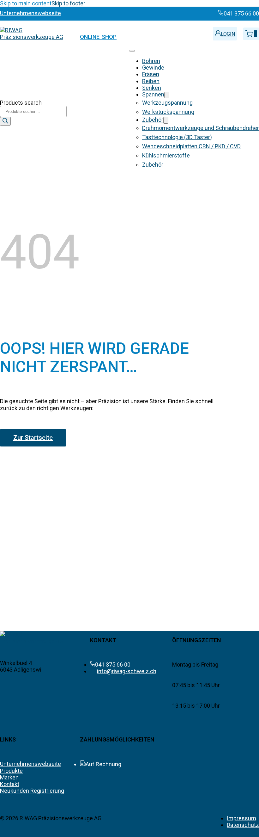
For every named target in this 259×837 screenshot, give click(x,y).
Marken (9, 777)
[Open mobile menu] (132, 51)
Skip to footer (68, 3)
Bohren (151, 61)
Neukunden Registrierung (32, 790)
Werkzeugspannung (167, 102)
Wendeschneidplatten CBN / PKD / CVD (191, 146)
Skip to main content (25, 3)
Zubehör (152, 119)
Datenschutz (243, 825)
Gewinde (153, 67)
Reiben (151, 81)
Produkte (11, 770)
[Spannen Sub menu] (166, 95)
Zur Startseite (33, 437)
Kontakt (9, 784)
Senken (151, 87)
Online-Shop (98, 37)
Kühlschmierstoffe (166, 155)
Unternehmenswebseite (30, 763)
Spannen (153, 94)
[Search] (5, 121)
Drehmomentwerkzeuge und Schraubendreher (200, 128)
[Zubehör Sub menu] (165, 120)
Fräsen (150, 74)
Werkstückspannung (168, 111)
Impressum (241, 818)
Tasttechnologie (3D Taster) (177, 137)
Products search (21, 102)
